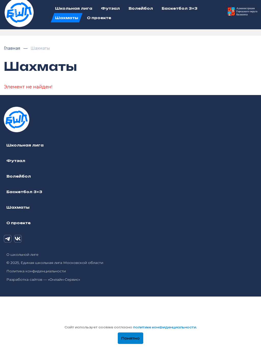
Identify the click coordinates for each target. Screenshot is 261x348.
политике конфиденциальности (164, 327)
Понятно (130, 338)
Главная (12, 48)
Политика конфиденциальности (36, 271)
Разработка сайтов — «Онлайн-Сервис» (43, 279)
